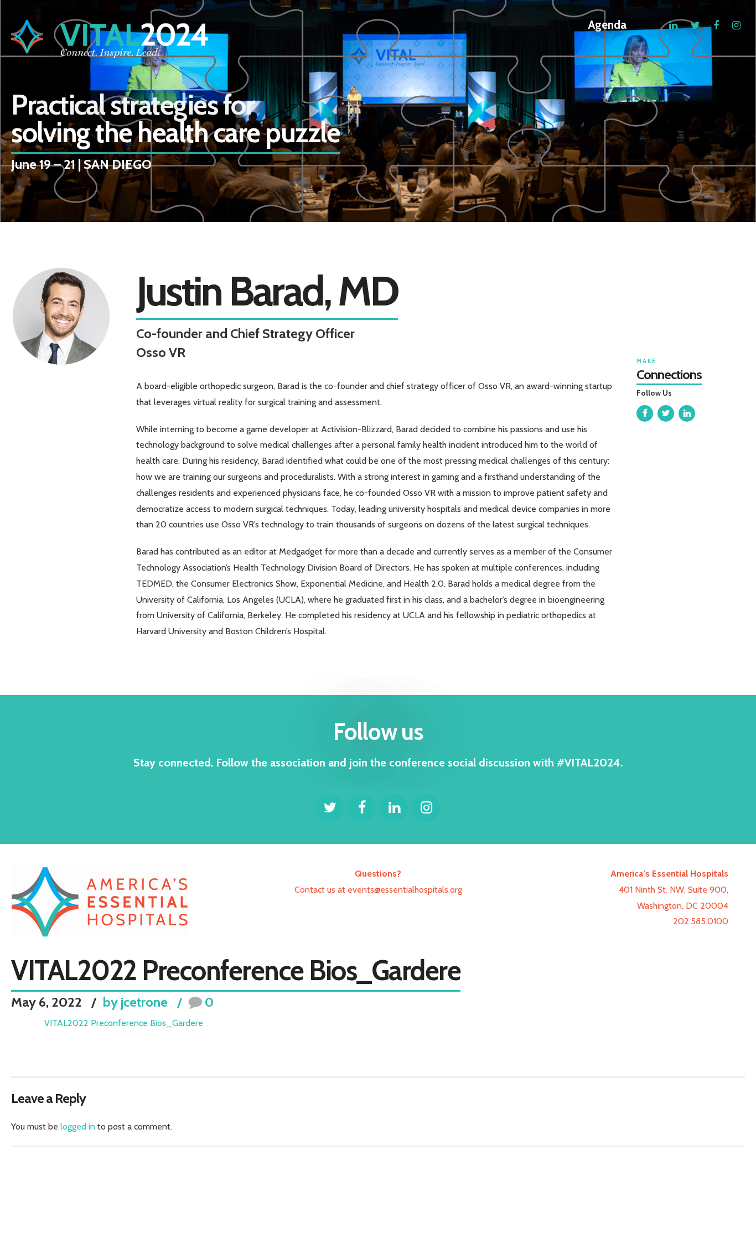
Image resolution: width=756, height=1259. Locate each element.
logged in (77, 1126)
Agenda (607, 25)
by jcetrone (135, 1002)
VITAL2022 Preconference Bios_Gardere (123, 1023)
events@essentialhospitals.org (405, 889)
